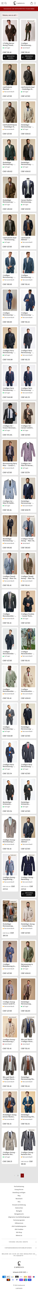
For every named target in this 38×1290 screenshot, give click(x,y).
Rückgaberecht (19, 1214)
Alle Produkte (19, 1229)
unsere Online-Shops (18, 1242)
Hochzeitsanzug (19, 1186)
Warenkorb (19, 1198)
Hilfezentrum (19, 1223)
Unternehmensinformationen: (18, 1248)
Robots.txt (19, 1235)
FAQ (19, 1202)
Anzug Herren (19, 1189)
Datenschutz (19, 1208)
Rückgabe (19, 1211)
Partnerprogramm (19, 1220)
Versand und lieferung (19, 1205)
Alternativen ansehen (11, 57)
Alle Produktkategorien (19, 1226)
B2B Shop (19, 1232)
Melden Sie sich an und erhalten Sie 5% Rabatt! (18, 1254)
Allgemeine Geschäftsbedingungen (19, 1217)
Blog (19, 1195)
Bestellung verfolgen (19, 1192)
